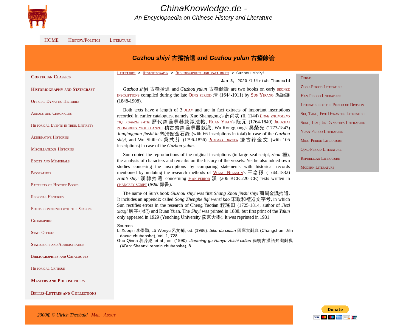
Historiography (155, 73)
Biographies (41, 173)
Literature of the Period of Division (332, 105)
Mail (95, 314)
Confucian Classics (51, 76)
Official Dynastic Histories (55, 101)
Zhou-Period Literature (321, 87)
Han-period (199, 178)
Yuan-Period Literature (322, 131)
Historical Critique (48, 268)
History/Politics (84, 40)
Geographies (41, 220)
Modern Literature (317, 167)
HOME (51, 40)
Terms (306, 78)
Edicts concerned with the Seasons (61, 209)
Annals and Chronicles (51, 113)
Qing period (200, 94)
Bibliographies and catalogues (202, 73)
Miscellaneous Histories (52, 149)
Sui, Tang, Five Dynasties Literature (333, 113)
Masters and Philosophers (58, 280)
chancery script (132, 184)
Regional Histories (47, 197)
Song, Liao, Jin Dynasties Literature (333, 122)
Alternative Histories (50, 137)
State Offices (43, 232)
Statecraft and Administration (57, 244)
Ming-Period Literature (321, 140)
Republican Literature (320, 158)
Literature (120, 40)
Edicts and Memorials (50, 161)
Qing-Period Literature (321, 149)
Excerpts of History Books (55, 185)
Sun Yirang (262, 94)
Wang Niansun (228, 172)
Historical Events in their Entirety (62, 125)
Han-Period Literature (321, 96)
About (109, 314)
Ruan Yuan (220, 121)
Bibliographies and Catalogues (59, 256)
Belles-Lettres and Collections (63, 293)
